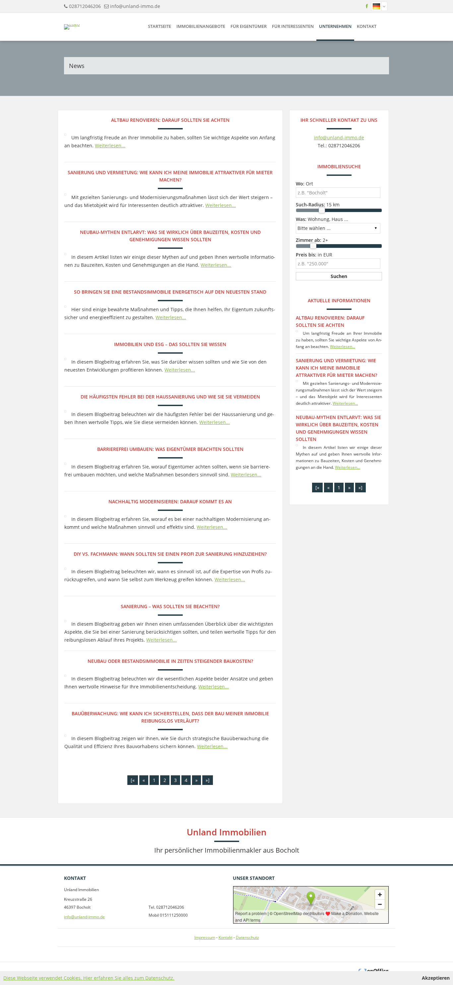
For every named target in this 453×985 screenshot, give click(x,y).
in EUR (314, 254)
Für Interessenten (293, 26)
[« (133, 780)
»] (208, 780)
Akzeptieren (436, 978)
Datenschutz (247, 937)
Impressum (204, 937)
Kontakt (366, 26)
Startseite (159, 26)
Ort (304, 183)
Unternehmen (335, 26)
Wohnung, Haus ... (322, 219)
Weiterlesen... (110, 145)
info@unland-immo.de (135, 6)
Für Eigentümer (248, 26)
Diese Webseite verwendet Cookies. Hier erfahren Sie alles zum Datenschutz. (88, 978)
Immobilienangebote (200, 26)
